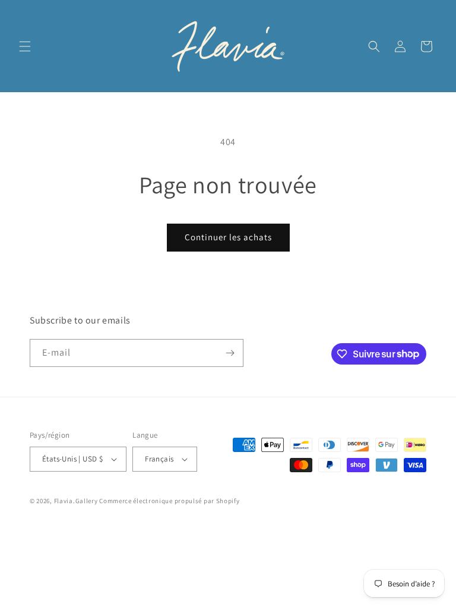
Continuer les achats (228, 237)
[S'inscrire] (230, 353)
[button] (25, 46)
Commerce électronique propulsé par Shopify (169, 501)
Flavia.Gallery (76, 501)
